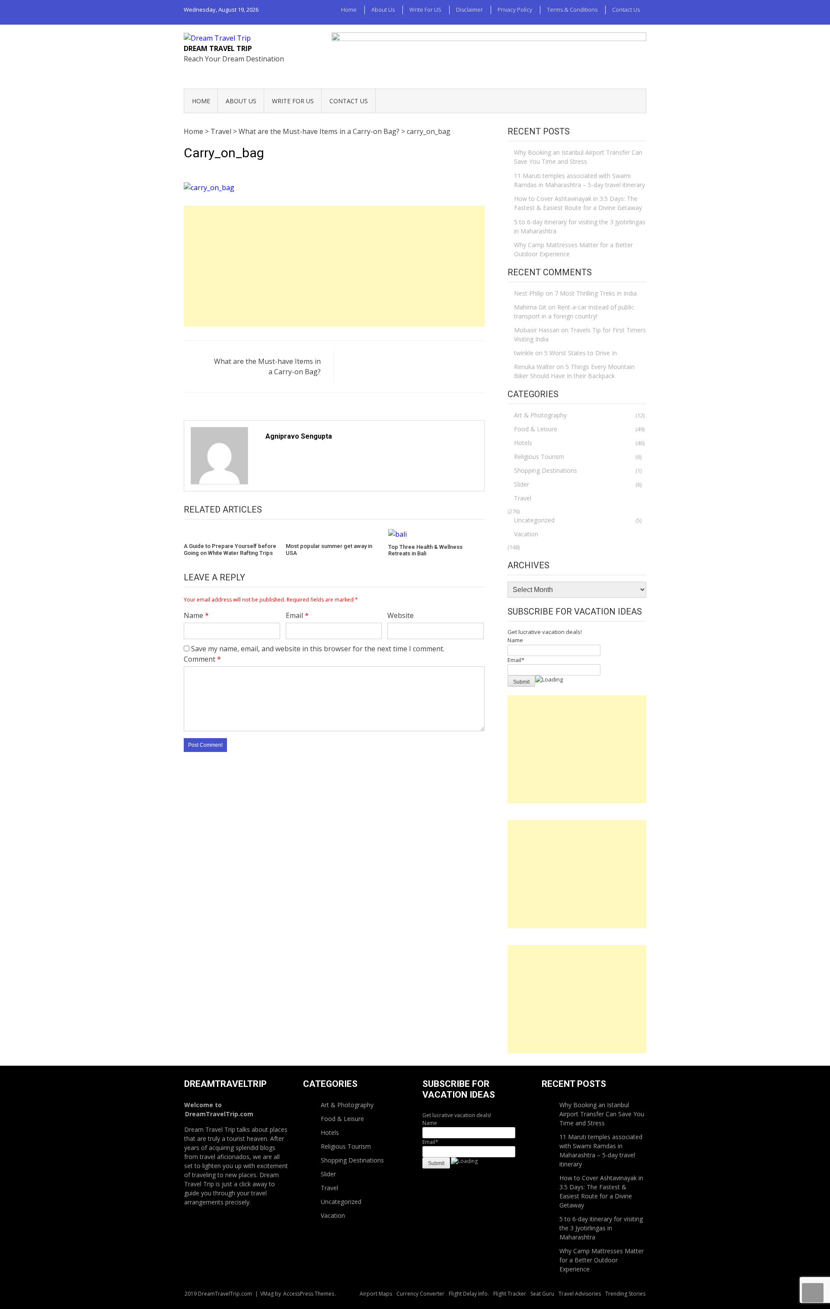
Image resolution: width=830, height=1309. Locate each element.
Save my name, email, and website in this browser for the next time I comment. (317, 648)
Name (196, 615)
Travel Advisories (580, 1293)
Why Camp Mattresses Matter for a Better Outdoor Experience (573, 249)
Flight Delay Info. (469, 1293)
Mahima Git (530, 307)
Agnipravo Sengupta (298, 436)
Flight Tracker (509, 1293)
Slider (521, 484)
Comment (202, 659)
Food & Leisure (535, 429)
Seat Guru (542, 1293)
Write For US (425, 9)
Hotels (523, 443)
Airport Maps (376, 1293)
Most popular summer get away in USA (329, 549)
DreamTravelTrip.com (219, 1114)
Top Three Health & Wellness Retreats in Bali (425, 550)
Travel (221, 131)
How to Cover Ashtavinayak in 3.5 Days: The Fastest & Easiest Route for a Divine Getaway (578, 203)
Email (297, 615)
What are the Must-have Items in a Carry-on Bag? (319, 131)
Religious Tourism (539, 456)
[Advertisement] (334, 266)
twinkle (523, 353)
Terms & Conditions (572, 9)
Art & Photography (540, 415)
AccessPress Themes (308, 1293)
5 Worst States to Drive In (580, 353)
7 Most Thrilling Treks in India (596, 293)
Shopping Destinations (545, 470)
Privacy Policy (515, 9)
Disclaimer (469, 9)
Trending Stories (625, 1293)
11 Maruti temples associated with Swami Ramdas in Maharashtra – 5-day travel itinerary (579, 180)
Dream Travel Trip (218, 48)
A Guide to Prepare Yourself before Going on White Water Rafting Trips (230, 549)
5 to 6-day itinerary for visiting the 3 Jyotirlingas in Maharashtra (579, 226)
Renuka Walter (534, 367)
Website (400, 615)
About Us (383, 9)
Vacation (526, 534)
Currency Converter (420, 1293)
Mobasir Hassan (536, 330)
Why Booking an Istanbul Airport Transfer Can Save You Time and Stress (578, 157)
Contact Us (626, 9)
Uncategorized (534, 520)
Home (349, 9)
